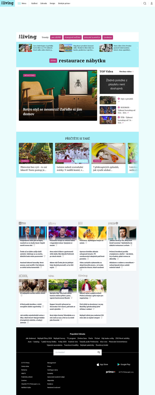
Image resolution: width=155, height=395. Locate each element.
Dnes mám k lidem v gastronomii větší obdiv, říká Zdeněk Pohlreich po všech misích (62, 254)
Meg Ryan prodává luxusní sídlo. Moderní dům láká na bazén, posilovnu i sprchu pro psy (83, 49)
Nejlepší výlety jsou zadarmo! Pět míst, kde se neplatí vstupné (92, 316)
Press (49, 366)
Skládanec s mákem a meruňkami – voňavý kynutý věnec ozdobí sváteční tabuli (122, 265)
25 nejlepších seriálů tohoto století (32, 293)
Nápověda (50, 380)
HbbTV (23, 373)
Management (51, 363)
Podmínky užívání (26, 377)
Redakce (50, 384)
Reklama (24, 370)
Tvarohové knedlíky (71, 345)
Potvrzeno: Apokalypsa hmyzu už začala (91, 242)
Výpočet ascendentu (54, 345)
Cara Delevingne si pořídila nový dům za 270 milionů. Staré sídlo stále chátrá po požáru (43, 49)
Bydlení (34, 3)
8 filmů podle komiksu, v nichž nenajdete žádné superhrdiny (31, 305)
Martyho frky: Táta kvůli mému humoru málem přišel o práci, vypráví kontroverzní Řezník (61, 295)
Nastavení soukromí (53, 387)
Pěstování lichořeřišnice (118, 342)
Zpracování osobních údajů (56, 377)
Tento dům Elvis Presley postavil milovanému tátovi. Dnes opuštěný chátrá (122, 49)
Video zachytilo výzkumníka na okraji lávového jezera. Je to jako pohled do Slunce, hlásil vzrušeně (92, 265)
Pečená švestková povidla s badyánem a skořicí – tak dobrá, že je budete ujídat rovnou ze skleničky (121, 255)
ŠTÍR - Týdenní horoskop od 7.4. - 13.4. (125, 120)
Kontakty (50, 373)
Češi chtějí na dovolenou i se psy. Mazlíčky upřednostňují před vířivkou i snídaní (91, 306)
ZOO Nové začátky (122, 338)
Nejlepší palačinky (87, 345)
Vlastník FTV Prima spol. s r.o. (30, 384)
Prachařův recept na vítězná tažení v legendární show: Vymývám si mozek (62, 243)
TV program (71, 338)
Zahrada (43, 3)
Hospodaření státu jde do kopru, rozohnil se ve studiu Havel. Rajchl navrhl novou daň (32, 243)
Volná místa (25, 366)
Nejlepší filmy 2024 (44, 338)
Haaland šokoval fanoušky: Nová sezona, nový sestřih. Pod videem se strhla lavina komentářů (32, 265)
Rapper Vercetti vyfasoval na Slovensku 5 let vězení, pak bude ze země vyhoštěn (62, 306)
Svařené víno (73, 342)
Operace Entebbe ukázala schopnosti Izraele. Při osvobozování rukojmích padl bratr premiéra (92, 255)
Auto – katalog (33, 342)
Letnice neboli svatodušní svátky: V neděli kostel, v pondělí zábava (70, 169)
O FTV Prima (25, 363)
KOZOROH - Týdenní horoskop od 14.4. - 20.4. (126, 110)
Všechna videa (125, 71)
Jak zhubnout (31, 338)
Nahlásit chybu (26, 387)
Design (52, 3)
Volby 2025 (62, 342)
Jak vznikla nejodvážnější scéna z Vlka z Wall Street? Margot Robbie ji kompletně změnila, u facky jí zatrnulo (32, 318)
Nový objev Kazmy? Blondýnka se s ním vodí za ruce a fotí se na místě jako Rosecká (62, 317)
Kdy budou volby (108, 338)
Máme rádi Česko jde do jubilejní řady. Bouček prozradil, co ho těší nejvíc (61, 265)
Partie (91, 338)
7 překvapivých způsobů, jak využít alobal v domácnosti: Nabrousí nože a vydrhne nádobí (106, 169)
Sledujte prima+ (64, 3)
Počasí (97, 338)
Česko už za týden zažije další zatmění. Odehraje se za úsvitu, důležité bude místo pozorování (31, 254)
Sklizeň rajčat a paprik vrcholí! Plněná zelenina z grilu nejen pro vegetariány (91, 295)
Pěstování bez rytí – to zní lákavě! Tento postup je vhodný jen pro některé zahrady (34, 169)
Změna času (82, 338)
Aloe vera (103, 342)
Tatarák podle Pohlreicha (89, 342)
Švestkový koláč (102, 345)
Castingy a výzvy (52, 370)
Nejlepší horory (59, 338)
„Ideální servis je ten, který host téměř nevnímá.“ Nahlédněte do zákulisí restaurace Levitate (120, 243)
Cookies (24, 380)
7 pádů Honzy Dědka (48, 342)
